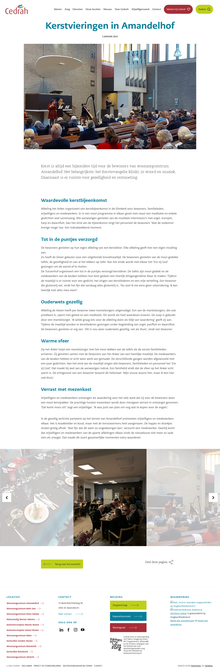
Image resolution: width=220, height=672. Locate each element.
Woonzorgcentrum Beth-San (21, 608)
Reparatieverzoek (122, 616)
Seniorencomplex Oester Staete (23, 630)
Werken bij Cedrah (176, 9)
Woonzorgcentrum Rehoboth (22, 646)
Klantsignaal (119, 627)
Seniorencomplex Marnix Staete (23, 624)
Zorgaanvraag (120, 605)
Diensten (78, 9)
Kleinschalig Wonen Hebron (21, 619)
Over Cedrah (122, 9)
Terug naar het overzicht (67, 564)
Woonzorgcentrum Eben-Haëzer (23, 613)
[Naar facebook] (68, 629)
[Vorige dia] (6, 497)
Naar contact (65, 613)
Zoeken (202, 9)
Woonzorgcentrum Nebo (19, 635)
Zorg (67, 9)
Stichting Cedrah (178, 613)
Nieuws (107, 9)
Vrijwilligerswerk (141, 9)
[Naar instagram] (76, 629)
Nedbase (209, 666)
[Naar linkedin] (61, 629)
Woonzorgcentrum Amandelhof (23, 603)
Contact (156, 9)
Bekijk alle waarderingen (182, 620)
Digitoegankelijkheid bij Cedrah (77, 666)
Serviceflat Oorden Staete (20, 640)
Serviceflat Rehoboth (17, 651)
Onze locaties (93, 9)
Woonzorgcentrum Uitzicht (20, 657)
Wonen (58, 9)
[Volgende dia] (213, 497)
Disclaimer (27, 666)
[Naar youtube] (83, 629)
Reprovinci (196, 666)
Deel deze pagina (156, 562)
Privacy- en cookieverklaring (47, 666)
